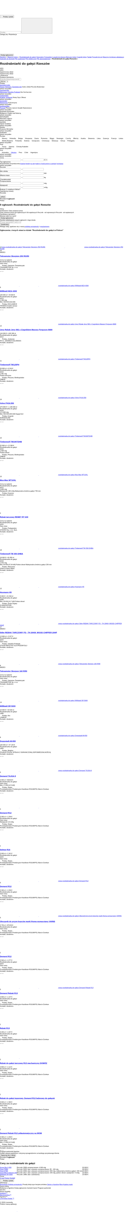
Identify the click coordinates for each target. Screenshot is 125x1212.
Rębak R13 (5, 1028)
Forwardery (48, 57)
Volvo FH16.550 (7, 403)
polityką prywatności (32, 226)
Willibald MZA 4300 (8, 291)
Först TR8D (4, 1169)
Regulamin (4, 1184)
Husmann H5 (6, 592)
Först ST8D (4, 1171)
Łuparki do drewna (59, 57)
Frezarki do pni (97, 57)
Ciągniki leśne (82, 57)
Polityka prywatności (15, 1184)
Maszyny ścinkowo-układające (113, 57)
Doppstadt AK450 (8, 741)
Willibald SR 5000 (8, 706)
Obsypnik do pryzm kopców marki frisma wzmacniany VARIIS (27, 921)
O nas (2, 1178)
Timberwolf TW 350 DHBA (11, 554)
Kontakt (12, 1178)
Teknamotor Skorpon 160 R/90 (13, 671)
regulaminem (44, 226)
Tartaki (89, 57)
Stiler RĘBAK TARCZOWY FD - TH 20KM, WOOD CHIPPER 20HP (28, 633)
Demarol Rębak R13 (9, 993)
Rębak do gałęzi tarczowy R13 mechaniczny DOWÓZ (23, 1063)
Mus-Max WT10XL (8, 480)
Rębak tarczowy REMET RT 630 (14, 517)
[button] (62, 44)
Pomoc (6, 1178)
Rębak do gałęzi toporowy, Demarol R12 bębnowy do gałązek (27, 1098)
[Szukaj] (36, 26)
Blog (61, 1184)
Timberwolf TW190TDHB (11, 442)
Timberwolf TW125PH (9, 365)
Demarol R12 (6, 813)
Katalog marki (68, 1184)
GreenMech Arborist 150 (8, 1173)
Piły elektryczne (30, 59)
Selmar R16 (5, 850)
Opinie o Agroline (53, 1184)
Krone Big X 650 (5, 1167)
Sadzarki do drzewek (7, 59)
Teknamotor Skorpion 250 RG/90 (14, 256)
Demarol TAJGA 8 (8, 776)
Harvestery (40, 57)
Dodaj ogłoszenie (7, 218)
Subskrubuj (5, 224)
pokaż (3, 197)
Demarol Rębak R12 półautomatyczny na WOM (21, 1133)
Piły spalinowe (20, 59)
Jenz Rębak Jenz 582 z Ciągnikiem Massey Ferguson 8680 (26, 330)
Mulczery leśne (71, 57)
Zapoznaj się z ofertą (8, 1155)
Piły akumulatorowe (43, 59)
